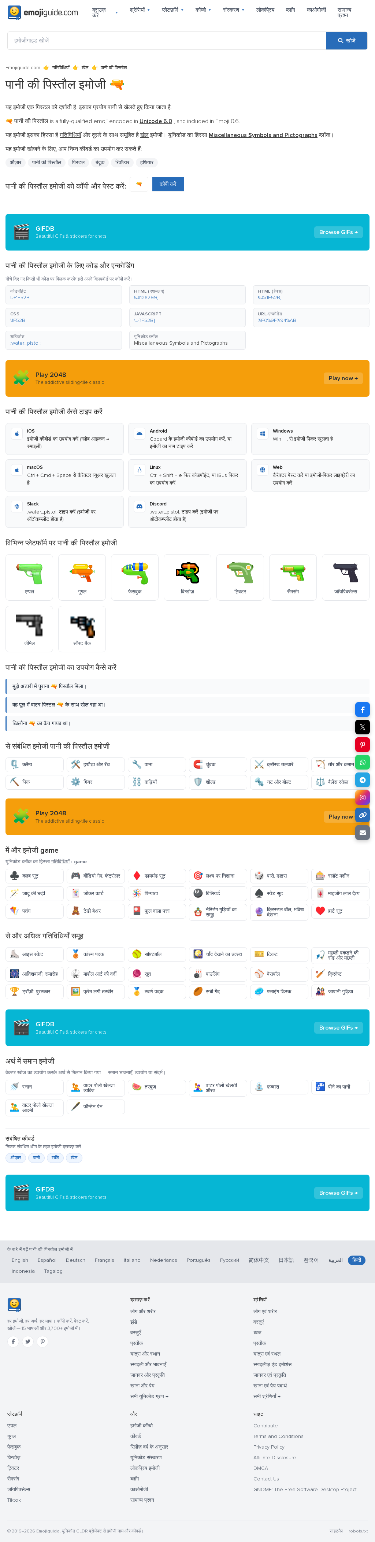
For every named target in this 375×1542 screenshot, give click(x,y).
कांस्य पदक (87, 954)
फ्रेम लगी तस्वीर (92, 992)
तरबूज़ (144, 1087)
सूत (141, 974)
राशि (55, 1158)
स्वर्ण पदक (147, 992)
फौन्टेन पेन (87, 1107)
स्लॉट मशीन (332, 876)
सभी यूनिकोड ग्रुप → (149, 1396)
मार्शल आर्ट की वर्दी (93, 974)
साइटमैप (336, 1531)
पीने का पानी (332, 1087)
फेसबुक (14, 1447)
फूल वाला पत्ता (151, 911)
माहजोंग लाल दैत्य (337, 893)
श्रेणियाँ (140, 10)
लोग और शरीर (143, 1311)
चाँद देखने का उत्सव (217, 954)
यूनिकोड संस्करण (146, 1457)
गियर (81, 782)
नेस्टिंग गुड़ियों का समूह (215, 912)
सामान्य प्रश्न (344, 13)
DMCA (260, 1468)
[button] (63, 294)
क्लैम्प (21, 765)
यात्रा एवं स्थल (267, 1354)
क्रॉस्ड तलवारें (273, 765)
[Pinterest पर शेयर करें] (362, 744)
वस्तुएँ (135, 1333)
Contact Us (266, 1479)
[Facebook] (13, 1342)
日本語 (286, 1260)
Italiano (132, 1260)
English (20, 1260)
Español (47, 1260)
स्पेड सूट (268, 893)
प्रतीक (136, 1343)
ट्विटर (13, 1468)
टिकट (266, 954)
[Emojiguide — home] (42, 12)
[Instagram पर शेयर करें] (362, 797)
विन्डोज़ (14, 1457)
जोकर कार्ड (87, 893)
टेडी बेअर (86, 911)
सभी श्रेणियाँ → (267, 1396)
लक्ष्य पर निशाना (213, 876)
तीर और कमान (334, 765)
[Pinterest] (42, 1342)
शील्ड (204, 782)
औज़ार (15, 162)
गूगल (11, 1436)
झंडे (133, 1322)
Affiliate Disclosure (274, 1457)
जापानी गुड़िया (334, 992)
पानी (36, 1158)
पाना (142, 765)
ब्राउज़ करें (105, 13)
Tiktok (14, 1500)
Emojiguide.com (22, 68)
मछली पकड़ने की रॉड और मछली (337, 955)
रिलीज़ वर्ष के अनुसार (149, 1447)
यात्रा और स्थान (145, 1354)
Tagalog (53, 1271)
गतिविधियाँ (61, 68)
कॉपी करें (168, 184)
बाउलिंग (206, 974)
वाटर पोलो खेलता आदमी (31, 1107)
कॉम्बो (203, 10)
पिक (20, 782)
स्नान (21, 1087)
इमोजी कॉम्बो (141, 1426)
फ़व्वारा (266, 1087)
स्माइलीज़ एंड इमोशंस (272, 1364)
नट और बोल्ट (272, 782)
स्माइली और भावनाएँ (148, 1364)
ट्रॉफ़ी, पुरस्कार (30, 992)
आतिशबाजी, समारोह (34, 974)
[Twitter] (28, 1342)
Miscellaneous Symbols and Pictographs (181, 343)
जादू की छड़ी (27, 893)
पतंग (20, 911)
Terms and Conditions (278, 1436)
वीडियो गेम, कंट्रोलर (95, 876)
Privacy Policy (269, 1447)
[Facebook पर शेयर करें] (362, 709)
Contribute (265, 1426)
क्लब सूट (24, 876)
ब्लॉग (290, 10)
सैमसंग (13, 1479)
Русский (229, 1260)
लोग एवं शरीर (265, 1311)
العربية (335, 1260)
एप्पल (11, 1426)
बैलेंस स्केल (331, 782)
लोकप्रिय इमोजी (145, 1468)
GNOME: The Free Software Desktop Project (305, 1489)
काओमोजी (316, 10)
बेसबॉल (267, 974)
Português (199, 1260)
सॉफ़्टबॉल (146, 954)
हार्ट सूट (328, 911)
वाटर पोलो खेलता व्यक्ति (93, 1088)
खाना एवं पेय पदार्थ (270, 1386)
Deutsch (75, 1260)
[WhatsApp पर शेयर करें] (362, 762)
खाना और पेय (142, 1386)
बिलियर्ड (206, 893)
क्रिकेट (328, 974)
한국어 (311, 1260)
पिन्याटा (145, 893)
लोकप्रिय (265, 10)
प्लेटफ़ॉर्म (173, 10)
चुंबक (204, 765)
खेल (85, 68)
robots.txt (358, 1531)
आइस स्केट (26, 954)
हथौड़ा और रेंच (90, 765)
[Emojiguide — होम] (14, 1305)
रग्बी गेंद (206, 992)
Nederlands (163, 1260)
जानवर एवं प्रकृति (269, 1375)
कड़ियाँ (144, 782)
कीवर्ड (135, 1436)
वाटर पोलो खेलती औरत (215, 1088)
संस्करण (234, 10)
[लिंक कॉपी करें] (362, 815)
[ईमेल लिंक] (362, 832)
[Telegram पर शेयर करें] (362, 779)
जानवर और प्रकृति (147, 1375)
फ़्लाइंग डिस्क (272, 992)
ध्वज (257, 1333)
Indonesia (23, 1271)
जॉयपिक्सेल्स (18, 1489)
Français (104, 1260)
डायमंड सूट (149, 876)
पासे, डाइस (270, 876)
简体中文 (259, 1260)
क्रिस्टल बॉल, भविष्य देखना (279, 912)
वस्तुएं (258, 1322)
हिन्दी (356, 1260)
